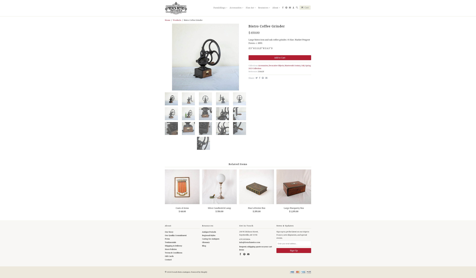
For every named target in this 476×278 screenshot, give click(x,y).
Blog (204, 246)
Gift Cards (169, 256)
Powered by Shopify (199, 272)
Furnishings (220, 8)
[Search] (297, 8)
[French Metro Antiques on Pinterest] (286, 8)
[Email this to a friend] (266, 78)
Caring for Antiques (210, 239)
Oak (303, 66)
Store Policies (171, 249)
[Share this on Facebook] (259, 78)
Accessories (236, 8)
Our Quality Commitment (176, 235)
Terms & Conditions (173, 253)
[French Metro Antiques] (182, 8)
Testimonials (170, 242)
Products (177, 20)
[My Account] (293, 8)
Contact (168, 260)
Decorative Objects (276, 66)
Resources (264, 8)
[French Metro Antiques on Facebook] (283, 8)
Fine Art (251, 8)
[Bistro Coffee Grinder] (205, 57)
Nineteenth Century (293, 66)
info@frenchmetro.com (249, 242)
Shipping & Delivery (173, 246)
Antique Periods (209, 232)
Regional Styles (208, 235)
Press (167, 239)
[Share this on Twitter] (256, 78)
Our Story (169, 232)
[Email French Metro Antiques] (290, 8)
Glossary (206, 242)
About (276, 8)
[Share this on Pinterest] (262, 78)
